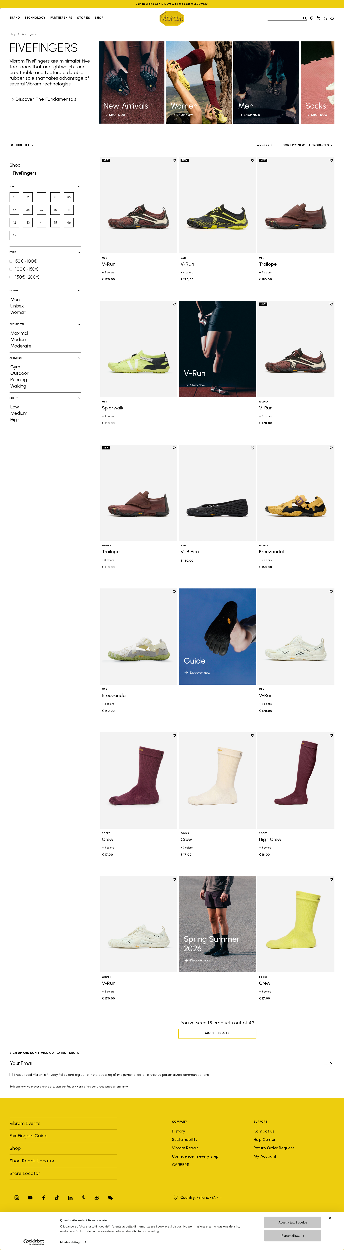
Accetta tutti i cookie (293, 1222)
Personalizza (290, 1235)
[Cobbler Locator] (318, 18)
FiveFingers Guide (29, 1135)
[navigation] (56, 18)
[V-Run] (138, 205)
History (178, 1131)
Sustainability (185, 1139)
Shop (99, 18)
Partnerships (61, 18)
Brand (15, 18)
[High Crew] (295, 780)
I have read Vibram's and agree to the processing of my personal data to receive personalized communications (111, 1075)
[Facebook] (43, 1197)
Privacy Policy (57, 1075)
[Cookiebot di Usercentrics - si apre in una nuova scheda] (33, 1242)
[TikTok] (57, 1197)
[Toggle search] (305, 18)
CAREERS (180, 1164)
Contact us (264, 1131)
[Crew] (138, 780)
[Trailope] (295, 205)
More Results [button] (217, 1033)
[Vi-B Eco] (217, 493)
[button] (197, 1197)
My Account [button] (265, 1156)
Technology (35, 18)
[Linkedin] (70, 1197)
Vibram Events (25, 1123)
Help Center (265, 1139)
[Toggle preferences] (332, 18)
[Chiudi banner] (329, 1218)
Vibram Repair (185, 1147)
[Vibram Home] (171, 18)
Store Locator (25, 1173)
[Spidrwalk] (138, 349)
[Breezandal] (295, 493)
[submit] (328, 1064)
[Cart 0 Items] (325, 18)
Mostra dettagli (70, 1242)
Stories (83, 18)
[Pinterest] (83, 1197)
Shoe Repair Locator (32, 1161)
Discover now (200, 672)
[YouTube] (30, 1197)
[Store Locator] (311, 18)
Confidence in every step (195, 1156)
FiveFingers (28, 34)
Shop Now (197, 385)
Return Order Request (274, 1147)
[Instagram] (17, 1197)
